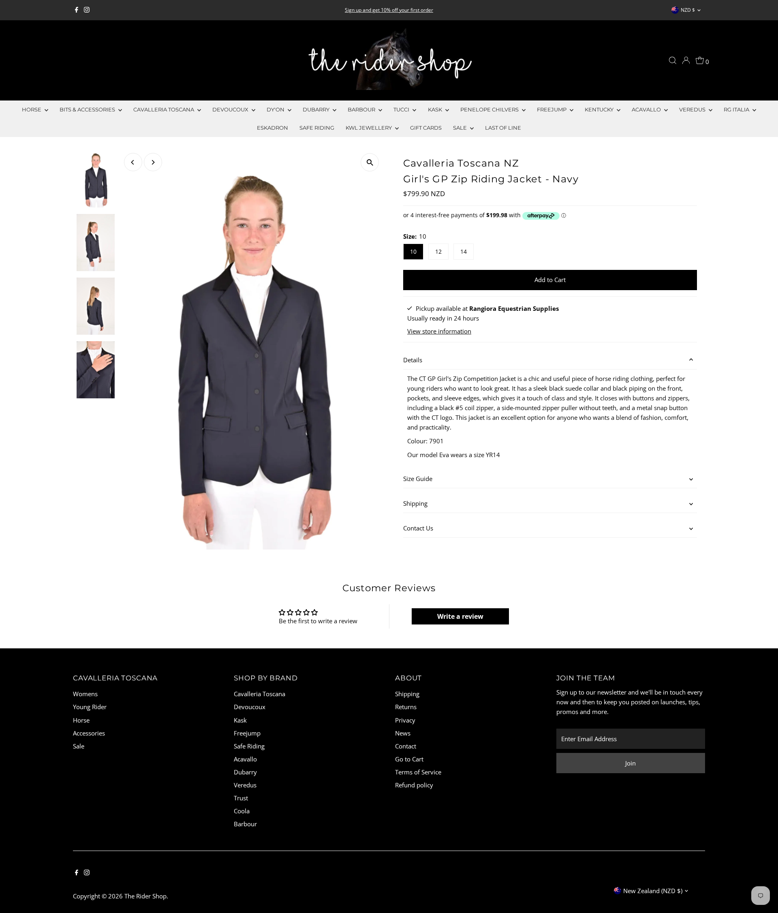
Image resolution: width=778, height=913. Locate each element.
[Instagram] (87, 10)
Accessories (89, 733)
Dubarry (317, 109)
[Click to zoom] (370, 162)
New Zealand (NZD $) (652, 891)
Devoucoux (231, 109)
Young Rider (90, 707)
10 (413, 251)
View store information (439, 331)
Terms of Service (418, 772)
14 (463, 251)
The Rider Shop (145, 896)
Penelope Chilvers (490, 109)
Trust (241, 798)
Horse (32, 109)
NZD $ (688, 9)
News (402, 733)
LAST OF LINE (503, 127)
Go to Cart (409, 759)
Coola (242, 811)
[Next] (153, 162)
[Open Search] (672, 60)
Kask (435, 109)
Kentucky (600, 109)
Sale (78, 746)
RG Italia (737, 109)
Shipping (415, 503)
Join (630, 763)
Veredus (693, 109)
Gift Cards (426, 127)
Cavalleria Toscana (164, 109)
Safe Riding (316, 127)
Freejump (552, 109)
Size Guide (417, 479)
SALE (460, 127)
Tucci (401, 109)
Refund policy (414, 785)
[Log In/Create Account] (686, 60)
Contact (405, 746)
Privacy (405, 720)
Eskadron (272, 127)
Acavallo (647, 109)
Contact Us (418, 528)
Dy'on (276, 109)
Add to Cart (550, 280)
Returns (406, 707)
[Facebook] (76, 10)
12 (438, 251)
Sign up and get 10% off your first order (389, 9)
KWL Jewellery (369, 127)
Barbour (362, 109)
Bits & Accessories (88, 109)
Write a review (460, 616)
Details (412, 360)
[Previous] (133, 162)
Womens (85, 694)
